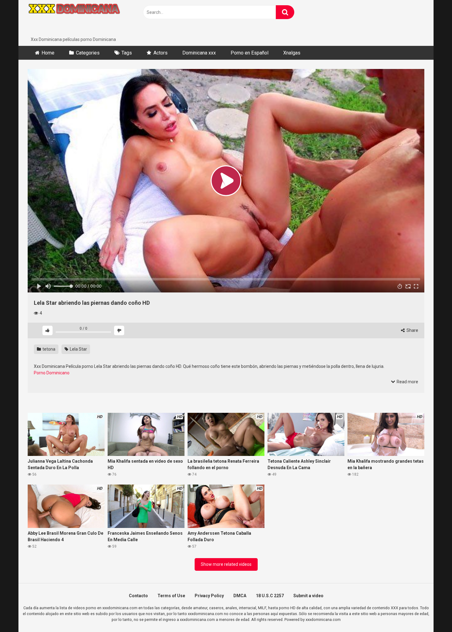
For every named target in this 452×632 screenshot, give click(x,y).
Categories (88, 53)
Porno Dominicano (51, 372)
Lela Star (78, 349)
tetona (48, 349)
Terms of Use (171, 595)
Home (48, 53)
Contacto (138, 595)
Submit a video (308, 595)
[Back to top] (431, 613)
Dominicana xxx (199, 53)
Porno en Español (249, 53)
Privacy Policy (209, 595)
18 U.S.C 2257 (270, 595)
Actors (160, 53)
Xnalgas (291, 53)
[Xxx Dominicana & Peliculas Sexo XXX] (74, 18)
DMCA (239, 595)
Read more (407, 381)
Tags (126, 53)
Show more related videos (226, 564)
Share (412, 330)
